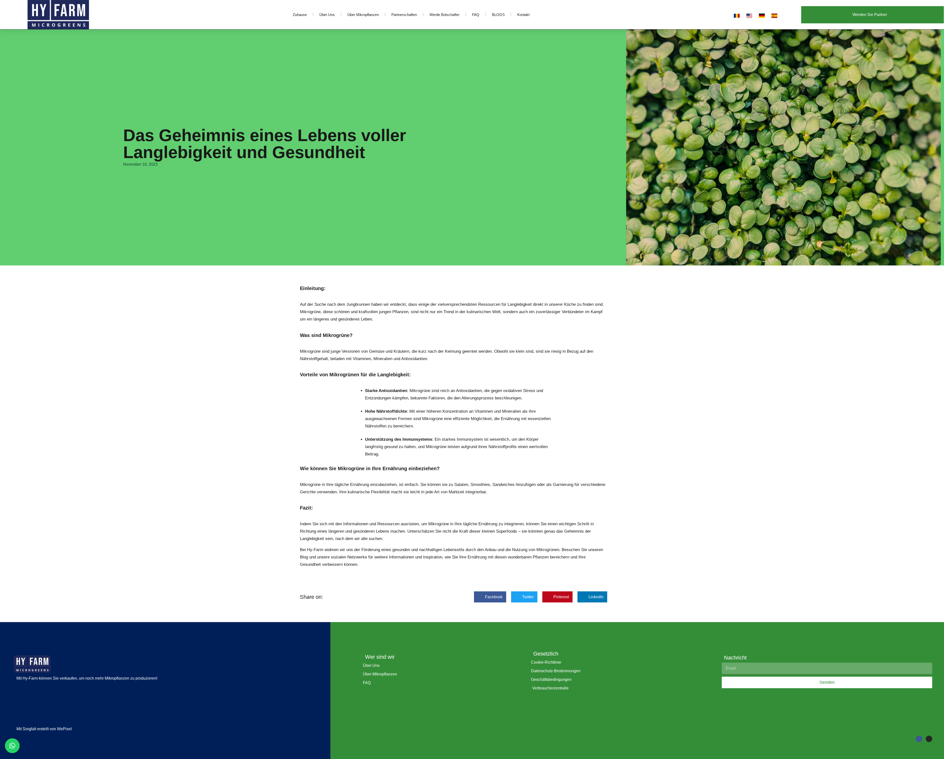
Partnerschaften (404, 15)
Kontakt (523, 15)
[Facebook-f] (919, 739)
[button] (490, 596)
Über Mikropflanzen (363, 15)
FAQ (475, 15)
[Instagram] (929, 739)
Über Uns (327, 15)
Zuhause (300, 15)
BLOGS (498, 15)
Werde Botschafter (444, 15)
